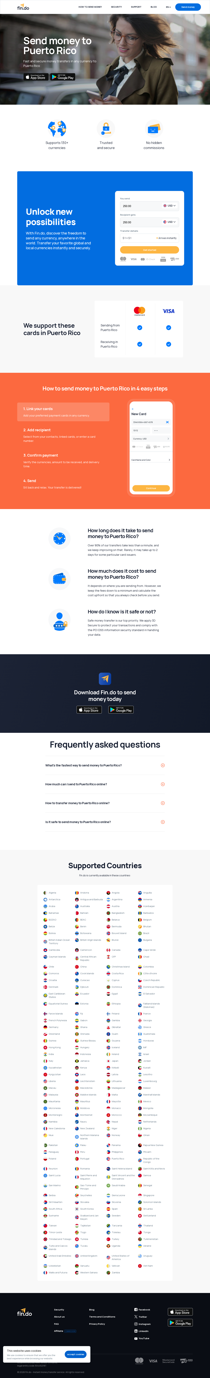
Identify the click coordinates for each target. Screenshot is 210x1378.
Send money (188, 7)
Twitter (143, 1316)
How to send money (90, 6)
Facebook (144, 1309)
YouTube (144, 1338)
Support (136, 6)
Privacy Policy (97, 1324)
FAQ (56, 1324)
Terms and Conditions (102, 1316)
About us (59, 1316)
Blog (154, 6)
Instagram (145, 1324)
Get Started (149, 249)
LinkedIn (144, 1331)
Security (116, 6)
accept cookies (75, 1354)
